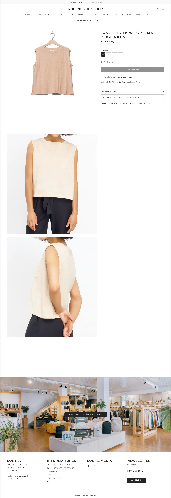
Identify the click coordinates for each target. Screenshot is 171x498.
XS (103, 55)
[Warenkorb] (162, 9)
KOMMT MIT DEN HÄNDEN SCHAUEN (85, 414)
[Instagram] (94, 466)
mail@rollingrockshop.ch (17, 476)
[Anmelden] (157, 9)
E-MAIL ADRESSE (135, 471)
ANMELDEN (136, 480)
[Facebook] (88, 466)
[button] (132, 91)
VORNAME (132, 465)
